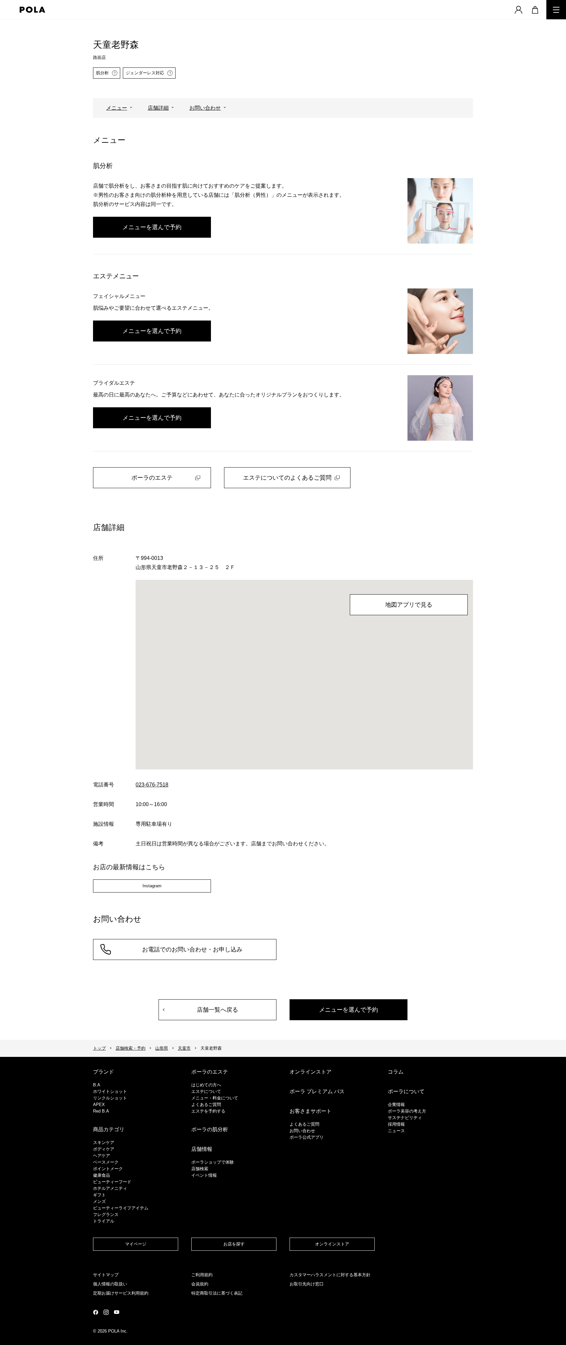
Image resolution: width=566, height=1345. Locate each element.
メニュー (116, 108)
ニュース (396, 1130)
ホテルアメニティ (110, 1188)
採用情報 (396, 1124)
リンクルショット (110, 1098)
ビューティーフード (112, 1181)
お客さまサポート (310, 1111)
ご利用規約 (202, 1274)
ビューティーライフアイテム (120, 1208)
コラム (396, 1072)
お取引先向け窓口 (307, 1283)
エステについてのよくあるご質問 (287, 477)
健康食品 (101, 1175)
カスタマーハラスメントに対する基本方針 (330, 1274)
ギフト (99, 1194)
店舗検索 (199, 1168)
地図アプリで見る (408, 604)
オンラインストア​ (332, 1244)
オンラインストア (310, 1072)
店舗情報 (201, 1149)
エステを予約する (208, 1111)
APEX (99, 1104)
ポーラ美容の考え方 (407, 1111)
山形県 (161, 1048)
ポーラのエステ (152, 477)
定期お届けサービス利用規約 (120, 1293)
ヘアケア (101, 1155)
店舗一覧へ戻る (217, 1009)
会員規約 (199, 1283)
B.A (96, 1084)
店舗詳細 (158, 108)
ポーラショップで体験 (212, 1162)
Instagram (151, 885)
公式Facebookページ (95, 1312)
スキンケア (103, 1142)
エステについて (206, 1091)
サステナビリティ (405, 1117)
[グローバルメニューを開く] (556, 9)
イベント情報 (204, 1175)
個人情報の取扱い (110, 1283)
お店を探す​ (234, 1244)
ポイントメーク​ (108, 1168)
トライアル (103, 1221)
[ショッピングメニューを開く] (535, 9)
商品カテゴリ (108, 1129)
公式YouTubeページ (116, 1312)
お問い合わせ (205, 108)
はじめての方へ (206, 1084)
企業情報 (396, 1104)
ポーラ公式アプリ (307, 1137)
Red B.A (101, 1111)
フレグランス (106, 1214)
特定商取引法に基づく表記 (216, 1293)
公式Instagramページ (106, 1312)
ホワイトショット (110, 1091)
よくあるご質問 (206, 1104)
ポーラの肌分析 (209, 1129)
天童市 (184, 1048)
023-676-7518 (152, 784)
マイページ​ (135, 1244)
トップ (99, 1048)
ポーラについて (406, 1091)
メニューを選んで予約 (152, 227)
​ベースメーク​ (106, 1162)
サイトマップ (106, 1274)
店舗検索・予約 (130, 1048)
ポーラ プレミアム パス (317, 1091)
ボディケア (103, 1149)
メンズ (99, 1201)
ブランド (103, 1072)
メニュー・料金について (214, 1098)
